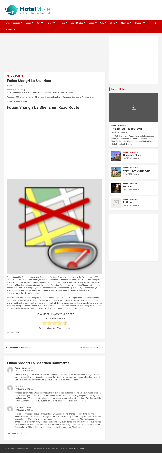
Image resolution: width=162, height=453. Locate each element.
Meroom (127, 186)
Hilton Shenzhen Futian (89, 347)
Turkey (49, 23)
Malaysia (125, 23)
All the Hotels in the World (76, 448)
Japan (91, 23)
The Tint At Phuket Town (126, 128)
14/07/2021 (12, 86)
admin (20, 86)
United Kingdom (13, 23)
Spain (28, 23)
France (62, 23)
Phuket (114, 125)
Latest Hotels (119, 89)
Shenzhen (18, 76)
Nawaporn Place (132, 155)
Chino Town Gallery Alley (136, 170)
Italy (38, 23)
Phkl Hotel (129, 202)
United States (77, 23)
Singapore (10, 29)
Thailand (139, 23)
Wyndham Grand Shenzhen (21, 347)
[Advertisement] (54, 54)
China (112, 23)
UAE (102, 23)
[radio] (44, 323)
